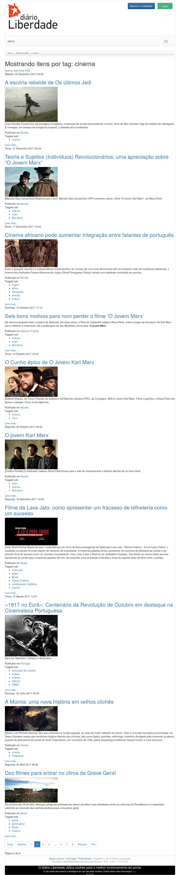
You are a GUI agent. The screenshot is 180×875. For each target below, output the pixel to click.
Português (17, 291)
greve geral (18, 823)
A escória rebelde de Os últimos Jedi (48, 82)
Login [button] (165, 6)
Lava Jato (17, 570)
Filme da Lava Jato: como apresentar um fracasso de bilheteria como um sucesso (86, 510)
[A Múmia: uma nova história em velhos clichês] (31, 718)
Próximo (82, 844)
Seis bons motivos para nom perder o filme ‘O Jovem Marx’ (74, 315)
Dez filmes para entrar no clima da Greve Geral (60, 772)
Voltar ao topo (169, 868)
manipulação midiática (24, 584)
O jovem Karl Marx (27, 435)
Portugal (25, 663)
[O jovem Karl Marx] (31, 454)
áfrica (15, 288)
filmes (15, 827)
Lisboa (15, 674)
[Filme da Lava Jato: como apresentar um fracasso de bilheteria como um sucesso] (31, 531)
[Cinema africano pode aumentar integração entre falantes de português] (31, 252)
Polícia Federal (20, 580)
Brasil (24, 563)
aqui (134, 871)
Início (11, 41)
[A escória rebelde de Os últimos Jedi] (31, 104)
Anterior (22, 844)
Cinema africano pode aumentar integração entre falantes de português (89, 234)
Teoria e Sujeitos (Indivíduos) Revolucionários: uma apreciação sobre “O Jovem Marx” (87, 159)
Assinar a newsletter (141, 6)
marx (15, 214)
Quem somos (56, 858)
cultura (16, 299)
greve (15, 820)
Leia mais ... (11, 145)
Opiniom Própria (30, 331)
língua (15, 284)
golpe (15, 573)
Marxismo (17, 217)
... (55, 844)
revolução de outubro (24, 670)
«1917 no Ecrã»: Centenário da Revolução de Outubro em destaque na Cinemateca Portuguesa (89, 607)
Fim (93, 844)
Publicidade (84, 858)
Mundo (24, 132)
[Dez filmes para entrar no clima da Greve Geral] (31, 789)
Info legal (71, 858)
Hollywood (17, 755)
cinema (16, 139)
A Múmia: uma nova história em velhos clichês (59, 701)
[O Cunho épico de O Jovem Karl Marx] (31, 381)
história (16, 681)
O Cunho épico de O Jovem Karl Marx (49, 362)
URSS (15, 684)
